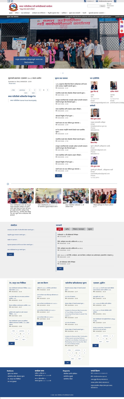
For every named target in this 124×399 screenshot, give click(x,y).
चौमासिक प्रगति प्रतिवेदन (70, 373)
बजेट (59, 229)
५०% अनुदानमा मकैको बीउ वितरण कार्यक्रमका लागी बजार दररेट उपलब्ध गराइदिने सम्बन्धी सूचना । (81, 16)
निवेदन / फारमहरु (78, 229)
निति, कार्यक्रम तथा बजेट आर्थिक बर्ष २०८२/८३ (70, 241)
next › (26, 93)
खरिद (67, 229)
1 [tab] (60, 73)
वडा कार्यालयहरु (25, 13)
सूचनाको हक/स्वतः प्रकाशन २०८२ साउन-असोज (24, 78)
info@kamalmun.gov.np (100, 376)
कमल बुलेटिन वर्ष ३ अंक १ (98, 296)
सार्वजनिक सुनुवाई (68, 376)
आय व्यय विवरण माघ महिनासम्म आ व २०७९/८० (47, 303)
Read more (12, 83)
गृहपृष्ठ (10, 13)
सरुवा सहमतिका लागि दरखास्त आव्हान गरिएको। (68, 109)
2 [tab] (63, 73)
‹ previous (22, 90)
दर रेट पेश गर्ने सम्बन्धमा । (70, 296)
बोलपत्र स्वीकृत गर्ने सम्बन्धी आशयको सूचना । (74, 303)
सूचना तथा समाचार (13, 373)
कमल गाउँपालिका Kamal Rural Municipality (23, 100)
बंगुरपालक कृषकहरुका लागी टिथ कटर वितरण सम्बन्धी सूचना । (21, 244)
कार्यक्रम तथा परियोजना (38, 13)
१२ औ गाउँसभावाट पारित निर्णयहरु (66, 262)
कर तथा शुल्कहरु (12, 381)
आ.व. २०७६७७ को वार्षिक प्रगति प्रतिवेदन (102, 303)
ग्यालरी (84, 13)
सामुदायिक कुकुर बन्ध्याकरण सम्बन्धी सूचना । (17, 234)
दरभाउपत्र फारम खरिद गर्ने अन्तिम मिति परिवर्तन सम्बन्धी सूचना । (21, 229)
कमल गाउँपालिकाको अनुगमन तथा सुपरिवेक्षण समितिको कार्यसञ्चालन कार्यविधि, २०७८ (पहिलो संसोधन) (19, 322)
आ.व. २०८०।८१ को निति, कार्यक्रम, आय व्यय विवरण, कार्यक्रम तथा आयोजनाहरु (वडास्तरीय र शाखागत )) (85, 255)
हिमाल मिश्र (94, 142)
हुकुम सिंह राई (94, 91)
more (58, 175)
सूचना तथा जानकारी (74, 13)
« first (13, 90)
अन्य (60, 268)
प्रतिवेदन (64, 13)
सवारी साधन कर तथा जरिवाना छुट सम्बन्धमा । (68, 123)
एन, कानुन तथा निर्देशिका (14, 379)
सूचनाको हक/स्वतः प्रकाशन (96, 13)
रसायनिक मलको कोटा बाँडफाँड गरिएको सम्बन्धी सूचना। (70, 93)
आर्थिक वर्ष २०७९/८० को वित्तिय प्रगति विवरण (47, 288)
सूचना (90, 229)
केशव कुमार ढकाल (96, 119)
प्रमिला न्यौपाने (114, 91)
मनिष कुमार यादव (95, 166)
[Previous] (2, 56)
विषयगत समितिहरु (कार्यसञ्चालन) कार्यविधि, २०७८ (20, 305)
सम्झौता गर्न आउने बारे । (13, 239)
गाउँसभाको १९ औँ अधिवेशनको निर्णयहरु (68, 234)
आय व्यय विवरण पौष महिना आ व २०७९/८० (46, 310)
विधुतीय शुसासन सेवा (53, 13)
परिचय (17, 13)
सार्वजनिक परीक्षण (68, 379)
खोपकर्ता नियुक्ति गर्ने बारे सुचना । (65, 116)
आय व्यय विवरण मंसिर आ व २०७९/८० (45, 317)
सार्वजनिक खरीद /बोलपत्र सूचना (16, 376)
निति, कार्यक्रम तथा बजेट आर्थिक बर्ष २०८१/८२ (70, 248)
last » (33, 93)
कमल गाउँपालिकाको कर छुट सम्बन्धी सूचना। (17, 249)
